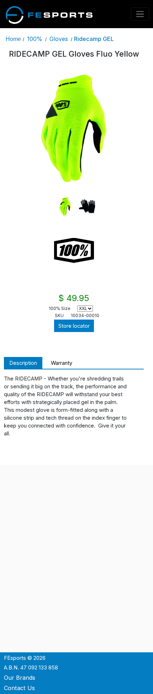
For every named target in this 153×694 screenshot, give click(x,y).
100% (34, 38)
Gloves (58, 38)
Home (13, 39)
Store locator (74, 326)
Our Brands (19, 677)
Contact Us (19, 688)
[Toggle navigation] (140, 14)
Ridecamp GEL (94, 38)
